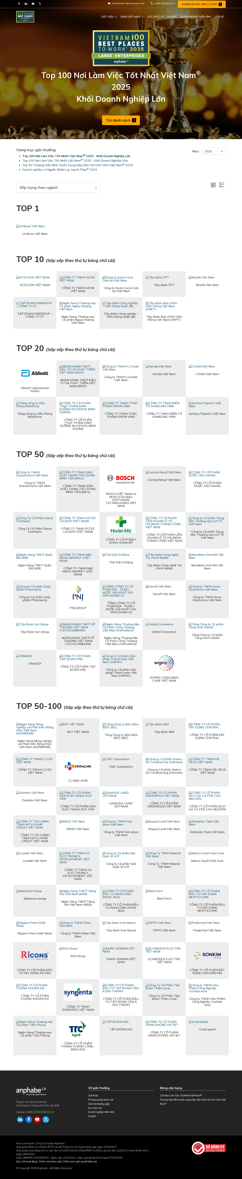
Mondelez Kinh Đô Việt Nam (207, 566)
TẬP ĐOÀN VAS (121, 1029)
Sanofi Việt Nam (164, 594)
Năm (195, 151)
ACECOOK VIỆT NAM (35, 285)
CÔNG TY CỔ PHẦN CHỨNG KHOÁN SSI (35, 997)
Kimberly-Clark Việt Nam (207, 832)
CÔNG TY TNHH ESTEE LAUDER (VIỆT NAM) (78, 530)
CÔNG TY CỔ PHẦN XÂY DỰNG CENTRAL (207, 736)
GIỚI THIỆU (107, 16)
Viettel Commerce (164, 632)
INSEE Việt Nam (78, 829)
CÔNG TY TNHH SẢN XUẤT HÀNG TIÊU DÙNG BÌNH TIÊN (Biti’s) (78, 489)
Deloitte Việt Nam (34, 800)
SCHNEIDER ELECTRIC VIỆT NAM (164, 960)
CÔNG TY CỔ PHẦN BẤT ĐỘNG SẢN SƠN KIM (207, 971)
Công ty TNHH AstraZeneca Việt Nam (35, 484)
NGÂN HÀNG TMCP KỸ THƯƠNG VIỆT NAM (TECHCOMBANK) (78, 641)
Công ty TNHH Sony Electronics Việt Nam (207, 598)
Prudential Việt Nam (207, 930)
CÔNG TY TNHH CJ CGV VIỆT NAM (35, 771)
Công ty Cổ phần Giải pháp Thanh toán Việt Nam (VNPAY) (121, 672)
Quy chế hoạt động (26, 1161)
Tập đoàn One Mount (121, 930)
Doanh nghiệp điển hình (101, 1111)
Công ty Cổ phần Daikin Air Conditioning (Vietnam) (164, 771)
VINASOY (34, 663)
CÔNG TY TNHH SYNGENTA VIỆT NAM (78, 1008)
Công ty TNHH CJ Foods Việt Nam (121, 378)
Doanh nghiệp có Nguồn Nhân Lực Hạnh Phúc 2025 (59, 169)
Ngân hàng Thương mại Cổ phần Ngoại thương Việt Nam (78, 320)
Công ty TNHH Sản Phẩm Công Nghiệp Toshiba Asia (207, 1002)
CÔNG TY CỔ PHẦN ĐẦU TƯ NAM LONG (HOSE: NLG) (121, 907)
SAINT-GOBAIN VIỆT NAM (121, 960)
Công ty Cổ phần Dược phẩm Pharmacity (35, 598)
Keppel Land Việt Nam (164, 829)
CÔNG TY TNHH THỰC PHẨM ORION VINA (121, 415)
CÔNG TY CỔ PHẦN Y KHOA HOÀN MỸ (121, 541)
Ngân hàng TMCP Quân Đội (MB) (34, 566)
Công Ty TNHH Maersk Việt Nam (164, 865)
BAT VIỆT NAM (78, 732)
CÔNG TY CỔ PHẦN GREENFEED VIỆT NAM (164, 804)
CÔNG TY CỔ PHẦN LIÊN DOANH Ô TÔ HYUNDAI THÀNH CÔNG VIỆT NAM (164, 538)
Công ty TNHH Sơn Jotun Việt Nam (121, 833)
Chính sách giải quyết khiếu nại (80, 1161)
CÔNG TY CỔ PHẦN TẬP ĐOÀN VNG (77, 668)
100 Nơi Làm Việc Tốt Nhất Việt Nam (181, 1095)
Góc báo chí (95, 1107)
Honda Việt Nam (164, 374)
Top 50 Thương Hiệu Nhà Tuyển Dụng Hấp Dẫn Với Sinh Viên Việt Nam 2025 (77, 165)
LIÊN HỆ (219, 16)
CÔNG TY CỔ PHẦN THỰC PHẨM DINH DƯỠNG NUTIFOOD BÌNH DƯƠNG (78, 424)
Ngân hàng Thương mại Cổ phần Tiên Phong (34, 1033)
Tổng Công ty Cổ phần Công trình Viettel (207, 636)
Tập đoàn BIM (164, 732)
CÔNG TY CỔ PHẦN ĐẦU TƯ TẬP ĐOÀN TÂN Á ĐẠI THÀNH (121, 1002)
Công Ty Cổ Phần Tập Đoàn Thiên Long (164, 997)
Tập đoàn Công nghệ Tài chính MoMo (164, 566)
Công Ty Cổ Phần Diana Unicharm (35, 530)
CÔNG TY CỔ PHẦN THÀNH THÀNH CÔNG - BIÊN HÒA (78, 1046)
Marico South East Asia (207, 861)
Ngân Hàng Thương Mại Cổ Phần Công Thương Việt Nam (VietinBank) (121, 641)
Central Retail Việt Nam (164, 480)
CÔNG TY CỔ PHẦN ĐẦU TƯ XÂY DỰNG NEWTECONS (207, 907)
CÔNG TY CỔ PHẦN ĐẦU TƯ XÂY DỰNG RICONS (35, 971)
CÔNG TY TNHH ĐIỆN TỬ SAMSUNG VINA (164, 415)
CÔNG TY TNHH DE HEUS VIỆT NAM (207, 771)
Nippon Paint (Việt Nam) (35, 933)
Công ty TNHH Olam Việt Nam (77, 934)
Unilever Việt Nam (35, 234)
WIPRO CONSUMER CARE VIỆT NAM (164, 679)
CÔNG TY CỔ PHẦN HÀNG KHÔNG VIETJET (164, 1033)
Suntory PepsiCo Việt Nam (207, 413)
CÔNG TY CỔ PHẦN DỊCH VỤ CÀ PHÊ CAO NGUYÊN (207, 807)
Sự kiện (92, 1116)
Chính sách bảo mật (50, 1161)
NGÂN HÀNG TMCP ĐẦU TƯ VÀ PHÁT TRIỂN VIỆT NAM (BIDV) (78, 383)
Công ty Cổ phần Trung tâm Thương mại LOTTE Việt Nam (207, 535)
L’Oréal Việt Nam (207, 374)
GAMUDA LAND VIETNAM (121, 804)
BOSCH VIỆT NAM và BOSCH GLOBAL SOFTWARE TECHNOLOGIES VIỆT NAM (121, 500)
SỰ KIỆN (171, 16)
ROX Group (77, 956)
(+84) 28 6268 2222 (40, 1112)
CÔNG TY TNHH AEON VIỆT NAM (78, 289)
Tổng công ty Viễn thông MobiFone (34, 415)
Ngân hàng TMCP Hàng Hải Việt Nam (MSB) (78, 903)
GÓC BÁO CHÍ (155, 16)
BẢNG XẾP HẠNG (130, 16)
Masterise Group (35, 898)
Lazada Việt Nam (35, 861)
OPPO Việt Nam (164, 930)
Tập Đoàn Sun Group (34, 632)
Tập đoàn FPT (164, 285)
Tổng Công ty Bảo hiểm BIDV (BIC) (121, 736)
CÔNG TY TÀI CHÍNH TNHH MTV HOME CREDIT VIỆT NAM (35, 838)
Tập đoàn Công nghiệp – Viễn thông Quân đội (121, 315)
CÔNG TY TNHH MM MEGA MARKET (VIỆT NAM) (78, 571)
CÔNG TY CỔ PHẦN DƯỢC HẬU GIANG (207, 484)
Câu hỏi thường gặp (99, 1103)
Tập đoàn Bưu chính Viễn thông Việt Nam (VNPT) (164, 318)
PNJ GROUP (78, 608)
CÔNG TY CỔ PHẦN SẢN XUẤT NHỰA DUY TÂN (77, 807)
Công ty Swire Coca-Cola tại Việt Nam (121, 289)
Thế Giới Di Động (121, 562)
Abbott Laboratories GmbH (35, 389)
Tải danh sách (118, 120)
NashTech (164, 898)
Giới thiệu (93, 1095)
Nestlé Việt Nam (207, 285)
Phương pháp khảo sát (100, 1099)
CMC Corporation (121, 766)
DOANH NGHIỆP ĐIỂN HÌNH (195, 16)
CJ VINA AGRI (78, 780)
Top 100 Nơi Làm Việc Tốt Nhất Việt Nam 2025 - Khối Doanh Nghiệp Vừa (75, 160)
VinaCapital (207, 1029)
